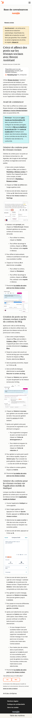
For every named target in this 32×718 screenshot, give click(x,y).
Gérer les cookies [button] (13, 707)
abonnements (9, 71)
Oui (7, 679)
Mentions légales (12, 701)
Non (16, 679)
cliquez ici (15, 42)
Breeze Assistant (13, 80)
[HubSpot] (2, 2)
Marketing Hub (12, 75)
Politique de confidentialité (16, 704)
